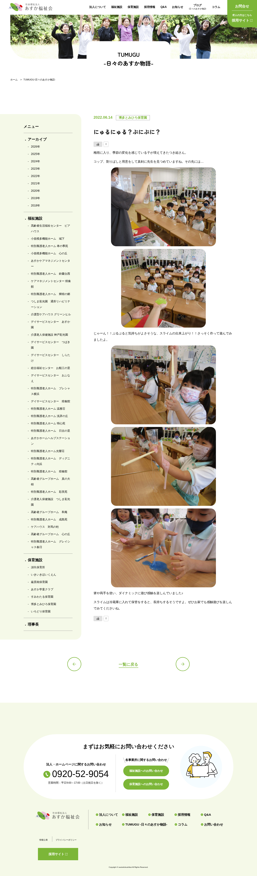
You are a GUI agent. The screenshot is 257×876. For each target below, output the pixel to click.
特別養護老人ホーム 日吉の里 (50, 430)
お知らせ (177, 6)
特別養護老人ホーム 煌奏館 (49, 471)
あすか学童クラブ (42, 589)
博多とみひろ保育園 (43, 604)
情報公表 (43, 840)
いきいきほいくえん (43, 574)
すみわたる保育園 (42, 596)
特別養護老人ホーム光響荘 (48, 451)
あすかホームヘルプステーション (50, 441)
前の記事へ (74, 664)
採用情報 (149, 6)
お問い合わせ (213, 824)
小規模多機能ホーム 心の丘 (49, 253)
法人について (97, 6)
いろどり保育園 (41, 611)
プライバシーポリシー (66, 840)
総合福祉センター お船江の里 (50, 367)
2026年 (35, 146)
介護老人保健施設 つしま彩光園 (50, 502)
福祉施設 (116, 6)
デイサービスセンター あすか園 (50, 324)
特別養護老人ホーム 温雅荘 (48, 408)
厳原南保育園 (39, 581)
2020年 (35, 190)
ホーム (14, 79)
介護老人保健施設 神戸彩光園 (49, 334)
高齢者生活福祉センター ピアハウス (50, 228)
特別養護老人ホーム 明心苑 (48, 423)
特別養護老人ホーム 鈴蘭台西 (50, 273)
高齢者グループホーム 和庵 (49, 512)
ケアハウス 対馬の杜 (45, 526)
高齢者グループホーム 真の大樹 (50, 481)
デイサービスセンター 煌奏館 (50, 401)
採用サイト (242, 18)
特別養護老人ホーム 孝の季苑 (49, 246)
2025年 (35, 153)
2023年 (35, 168)
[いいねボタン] (98, 144)
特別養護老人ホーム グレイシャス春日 (50, 544)
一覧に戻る (128, 664)
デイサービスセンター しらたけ (50, 358)
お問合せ (242, 6)
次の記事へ (183, 664)
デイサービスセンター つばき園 (50, 345)
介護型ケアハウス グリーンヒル (51, 314)
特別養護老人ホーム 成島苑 (49, 519)
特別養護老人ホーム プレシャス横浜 (50, 391)
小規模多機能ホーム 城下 (48, 238)
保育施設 (133, 6)
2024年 (35, 161)
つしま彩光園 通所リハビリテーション (50, 304)
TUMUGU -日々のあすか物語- (146, 824)
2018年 (35, 205)
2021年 (35, 183)
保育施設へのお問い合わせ (146, 784)
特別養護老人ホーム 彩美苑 (49, 491)
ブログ (197, 7)
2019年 (35, 198)
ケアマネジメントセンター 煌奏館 (51, 284)
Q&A (163, 6)
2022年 (35, 176)
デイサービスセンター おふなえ (50, 378)
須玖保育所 (38, 567)
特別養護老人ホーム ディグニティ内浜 (50, 461)
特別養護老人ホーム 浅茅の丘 (49, 416)
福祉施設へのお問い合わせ (146, 770)
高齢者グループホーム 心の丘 (50, 534)
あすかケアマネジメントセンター (50, 263)
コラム (216, 6)
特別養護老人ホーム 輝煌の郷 (50, 294)
